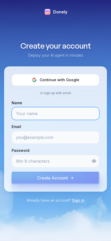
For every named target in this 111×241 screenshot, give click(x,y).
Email (16, 126)
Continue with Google (59, 80)
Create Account (52, 177)
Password (20, 150)
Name (17, 103)
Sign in (78, 200)
